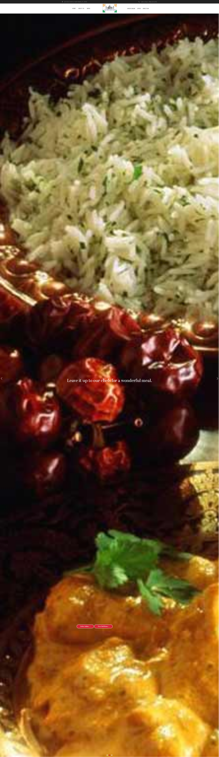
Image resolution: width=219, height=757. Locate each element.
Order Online (131, 8)
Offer (139, 8)
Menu (88, 8)
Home (74, 8)
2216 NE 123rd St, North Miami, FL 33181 (75, 1)
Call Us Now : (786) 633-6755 (149, 1)
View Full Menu (103, 626)
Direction (146, 8)
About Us (81, 8)
